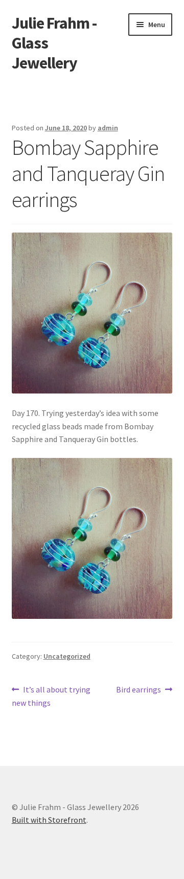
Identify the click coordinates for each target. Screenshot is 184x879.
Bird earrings (138, 690)
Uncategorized (66, 656)
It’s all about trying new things (51, 696)
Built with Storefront (49, 820)
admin (108, 127)
